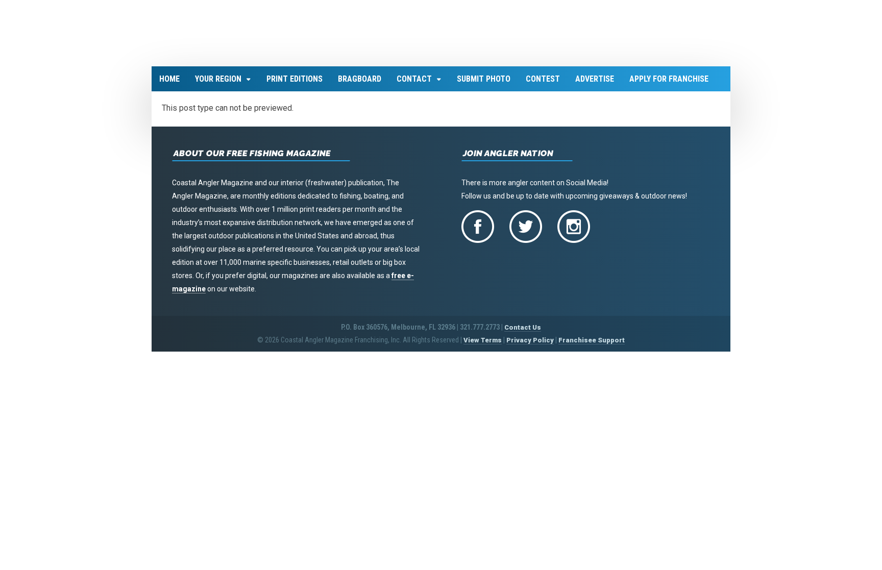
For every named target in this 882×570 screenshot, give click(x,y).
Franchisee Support (591, 346)
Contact (414, 85)
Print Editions (294, 85)
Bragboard (359, 85)
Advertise (594, 85)
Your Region (218, 85)
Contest (543, 85)
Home (169, 85)
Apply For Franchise (668, 85)
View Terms (482, 346)
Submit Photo (483, 85)
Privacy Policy (530, 346)
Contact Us (522, 333)
